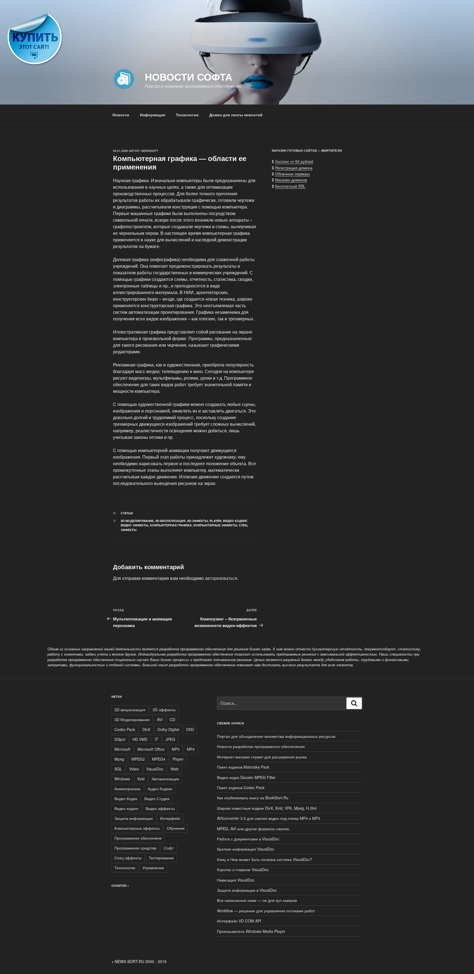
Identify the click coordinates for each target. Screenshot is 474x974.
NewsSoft (149, 151)
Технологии (187, 114)
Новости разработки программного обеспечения (261, 746)
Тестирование (161, 857)
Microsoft (122, 749)
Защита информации (133, 818)
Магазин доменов (291, 179)
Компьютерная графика (171, 525)
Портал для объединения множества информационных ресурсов (276, 736)
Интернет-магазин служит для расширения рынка (262, 757)
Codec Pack (124, 729)
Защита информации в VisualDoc (247, 890)
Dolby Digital (168, 729)
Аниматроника (127, 788)
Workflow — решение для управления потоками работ (266, 910)
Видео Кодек (125, 798)
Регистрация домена (293, 167)
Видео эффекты (134, 525)
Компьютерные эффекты (215, 525)
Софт (169, 848)
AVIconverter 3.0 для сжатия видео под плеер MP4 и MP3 (268, 818)
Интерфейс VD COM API (239, 921)
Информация (152, 114)
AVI (160, 719)
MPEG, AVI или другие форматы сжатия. (253, 828)
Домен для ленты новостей (236, 114)
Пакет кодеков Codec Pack (240, 787)
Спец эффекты (128, 857)
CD (172, 719)
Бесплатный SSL (290, 186)
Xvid (141, 778)
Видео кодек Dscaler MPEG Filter (246, 777)
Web (175, 769)
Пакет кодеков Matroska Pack (243, 767)
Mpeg (119, 759)
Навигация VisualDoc (236, 880)
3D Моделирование (137, 521)
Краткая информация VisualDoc (245, 849)
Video (134, 769)
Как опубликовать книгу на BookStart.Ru (252, 797)
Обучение (176, 828)
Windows (122, 778)
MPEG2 (138, 759)
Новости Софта (188, 76)
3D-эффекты (197, 521)
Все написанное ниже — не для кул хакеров (257, 900)
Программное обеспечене (138, 838)
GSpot (119, 739)
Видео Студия (157, 798)
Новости (120, 114)
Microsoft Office (151, 749)
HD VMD (140, 739)
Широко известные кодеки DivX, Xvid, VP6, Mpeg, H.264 (267, 808)
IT (156, 739)
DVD (190, 729)
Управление (153, 867)
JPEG (170, 739)
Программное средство (135, 848)
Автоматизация (165, 778)
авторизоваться (221, 578)
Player (215, 521)
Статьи (127, 513)
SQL (118, 769)
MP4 (191, 749)
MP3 (176, 749)
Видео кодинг (235, 521)
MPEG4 (158, 759)
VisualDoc (154, 769)
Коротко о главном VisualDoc (243, 869)
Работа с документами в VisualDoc (248, 839)
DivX (146, 729)
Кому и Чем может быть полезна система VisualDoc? (264, 859)
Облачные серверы (292, 173)
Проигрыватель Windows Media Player (251, 931)
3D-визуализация (170, 521)
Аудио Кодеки (160, 788)
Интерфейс (170, 818)
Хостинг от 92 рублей (294, 161)
